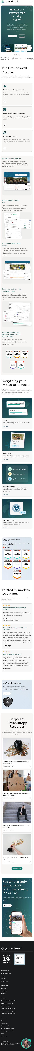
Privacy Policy (12, 1044)
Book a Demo (7, 905)
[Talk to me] (26, 1043)
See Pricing (22, 36)
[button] (31, 1)
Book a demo (12, 36)
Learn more (6, 693)
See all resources (17, 868)
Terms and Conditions (5, 1044)
